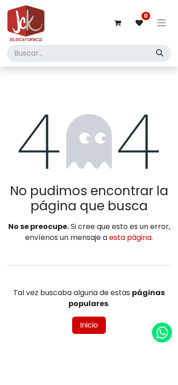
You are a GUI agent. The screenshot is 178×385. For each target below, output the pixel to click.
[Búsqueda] (159, 53)
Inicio (89, 325)
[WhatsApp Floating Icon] (162, 332)
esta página (130, 237)
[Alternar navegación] (161, 23)
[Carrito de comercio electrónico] (117, 23)
